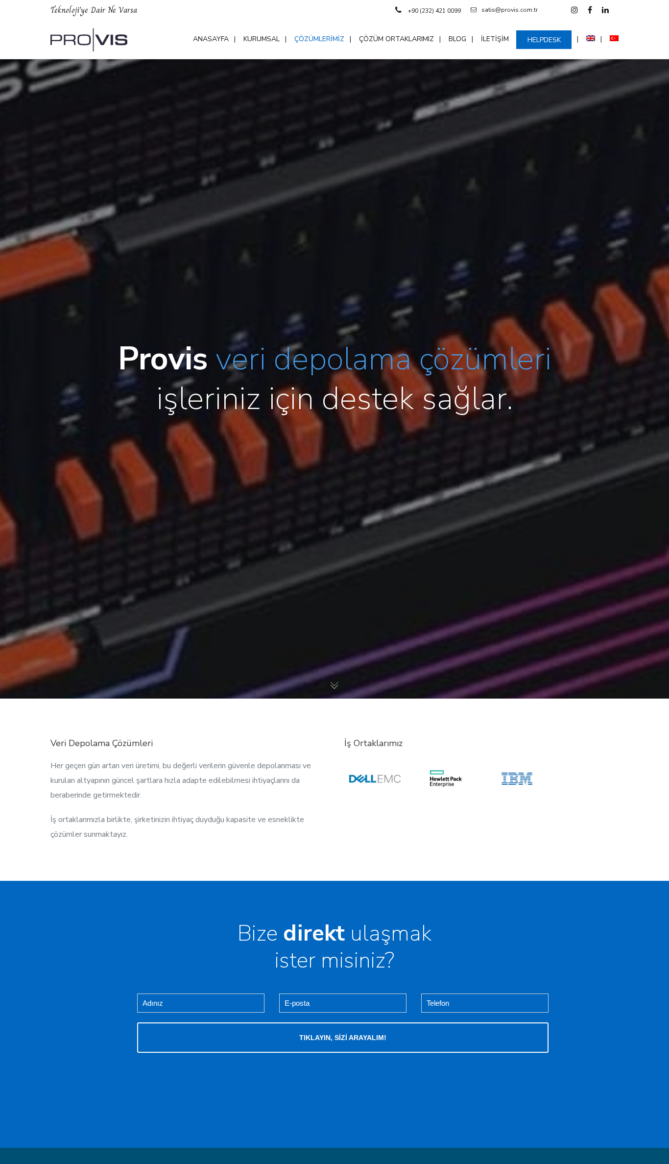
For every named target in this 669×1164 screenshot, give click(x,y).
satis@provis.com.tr (509, 10)
